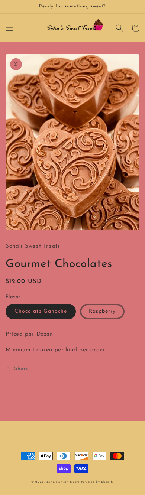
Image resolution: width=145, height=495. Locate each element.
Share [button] (21, 369)
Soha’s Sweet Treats (63, 482)
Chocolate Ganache (40, 311)
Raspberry (102, 311)
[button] (9, 28)
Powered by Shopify (97, 482)
